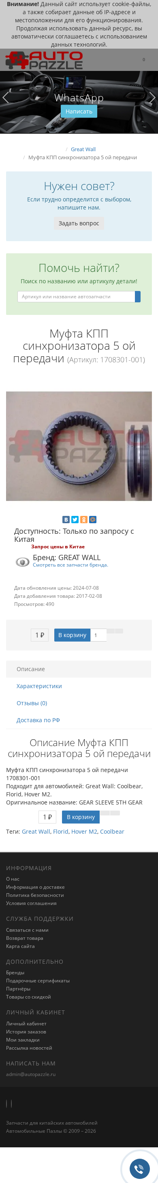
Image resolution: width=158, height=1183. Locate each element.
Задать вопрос (79, 223)
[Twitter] (75, 519)
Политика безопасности (35, 895)
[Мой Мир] (92, 519)
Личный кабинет (26, 1023)
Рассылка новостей (29, 1047)
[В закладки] (111, 631)
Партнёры (18, 988)
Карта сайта (20, 946)
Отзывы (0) (32, 703)
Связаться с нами (27, 929)
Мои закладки (23, 1039)
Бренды (15, 972)
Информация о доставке (35, 887)
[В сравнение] (119, 631)
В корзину (72, 635)
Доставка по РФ (38, 720)
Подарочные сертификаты (38, 980)
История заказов (26, 1031)
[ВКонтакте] (66, 519)
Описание (31, 669)
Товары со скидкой (28, 996)
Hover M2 (84, 831)
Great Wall (36, 831)
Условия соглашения (31, 903)
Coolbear (112, 831)
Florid (60, 831)
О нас (12, 878)
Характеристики (39, 686)
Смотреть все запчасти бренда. (70, 564)
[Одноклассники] (84, 519)
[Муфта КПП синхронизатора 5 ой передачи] (79, 446)
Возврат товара (24, 938)
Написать (79, 111)
